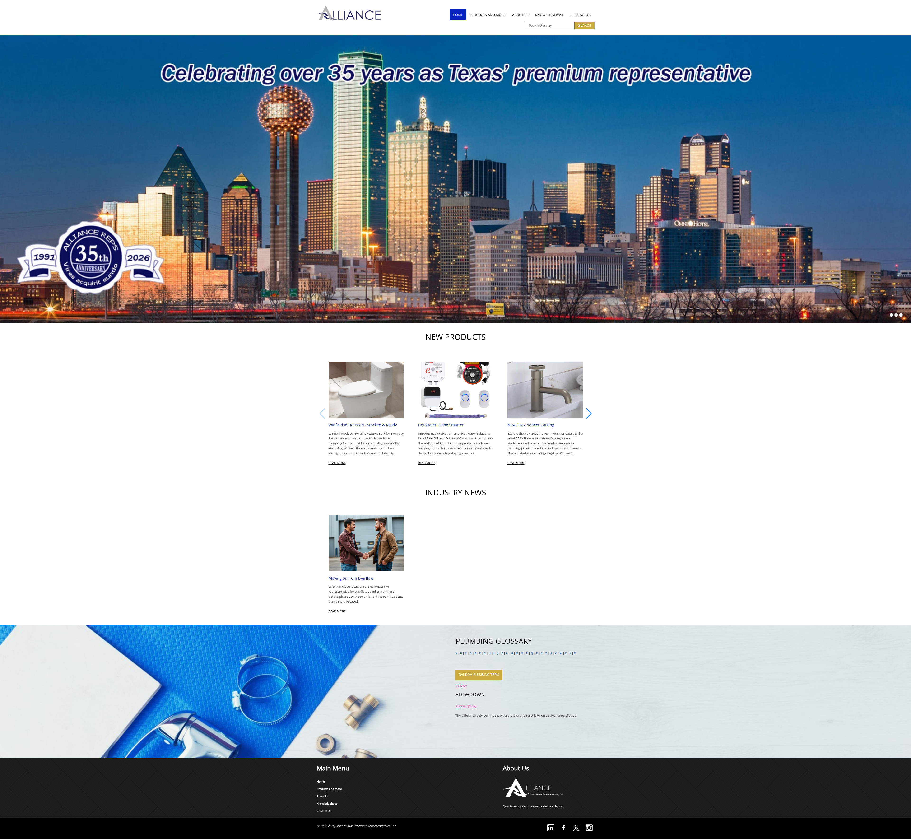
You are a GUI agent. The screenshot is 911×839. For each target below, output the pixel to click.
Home (458, 15)
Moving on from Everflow (351, 578)
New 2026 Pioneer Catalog (530, 425)
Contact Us (581, 15)
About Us (520, 15)
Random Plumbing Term (479, 674)
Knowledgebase (549, 15)
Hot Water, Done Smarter (441, 425)
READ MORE (337, 463)
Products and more (487, 15)
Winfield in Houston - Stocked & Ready (363, 425)
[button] (589, 413)
